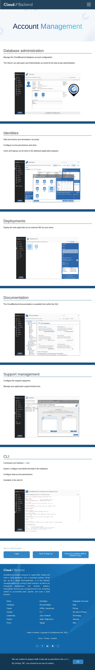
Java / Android (45, 616)
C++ (41, 612)
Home (9, 601)
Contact (10, 612)
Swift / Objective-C (47, 619)
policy (66, 659)
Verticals (76, 619)
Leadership (11, 616)
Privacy (46, 638)
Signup (42, 623)
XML (74, 623)
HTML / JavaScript (47, 608)
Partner (9, 619)
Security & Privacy (80, 612)
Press (9, 623)
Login (16, 554)
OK (78, 662)
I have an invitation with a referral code (75, 555)
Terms (40, 638)
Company (10, 605)
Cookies (54, 638)
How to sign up (46, 554)
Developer (43, 601)
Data (74, 605)
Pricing (75, 608)
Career (9, 608)
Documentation (45, 605)
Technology (77, 616)
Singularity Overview (80, 601)
